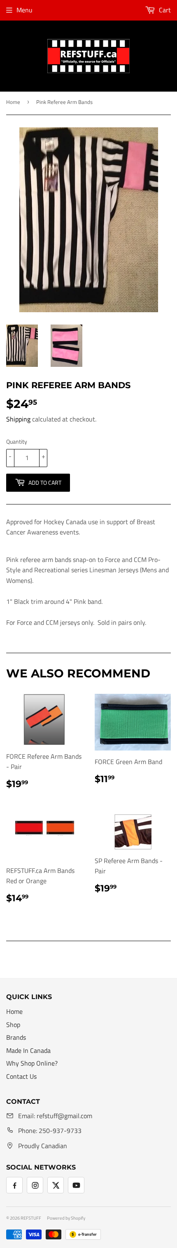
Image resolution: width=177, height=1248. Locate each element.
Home (13, 102)
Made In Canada (28, 1050)
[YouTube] (76, 1185)
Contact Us (21, 1076)
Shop (13, 1024)
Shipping (18, 419)
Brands (16, 1037)
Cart (164, 10)
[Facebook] (14, 1185)
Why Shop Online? (32, 1063)
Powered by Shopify (66, 1218)
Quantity (16, 441)
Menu (24, 10)
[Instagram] (35, 1185)
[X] (55, 1185)
